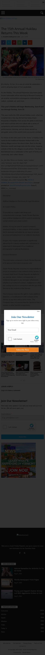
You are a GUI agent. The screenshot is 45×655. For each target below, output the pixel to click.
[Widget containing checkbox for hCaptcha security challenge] (22, 339)
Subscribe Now (22, 350)
